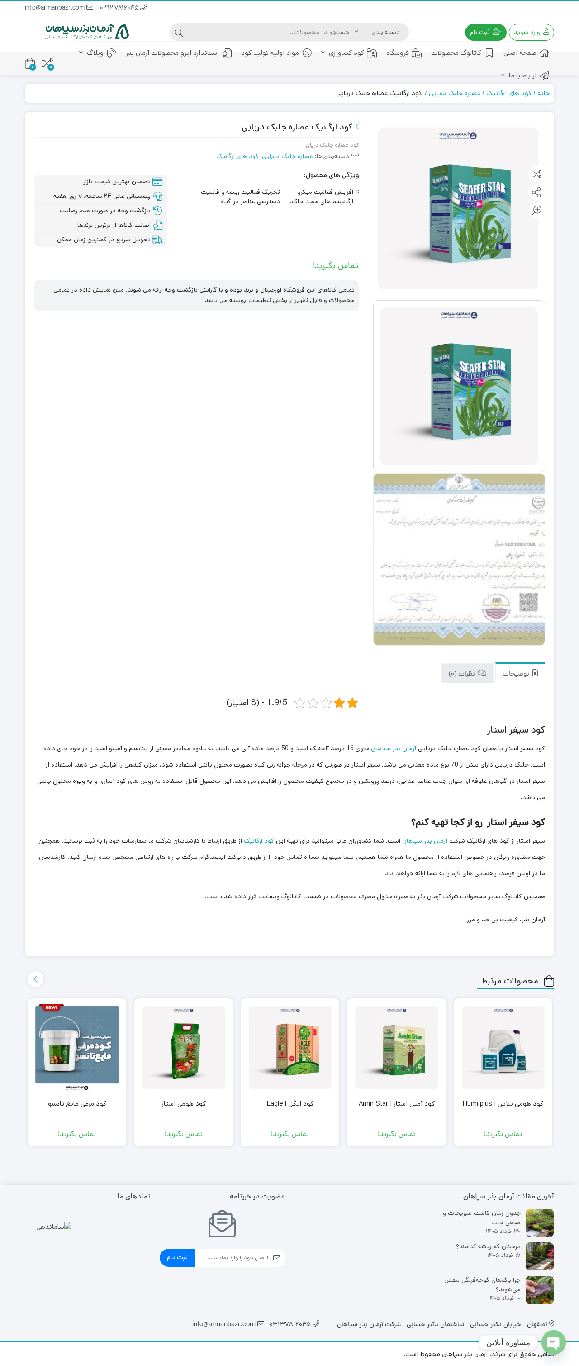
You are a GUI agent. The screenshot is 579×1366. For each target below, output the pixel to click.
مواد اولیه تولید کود (270, 53)
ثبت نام (177, 1257)
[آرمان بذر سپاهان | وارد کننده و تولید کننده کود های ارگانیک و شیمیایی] (88, 32)
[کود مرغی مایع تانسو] (77, 1048)
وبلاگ (94, 53)
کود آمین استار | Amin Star (397, 1103)
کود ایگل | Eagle (290, 1103)
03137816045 (120, 8)
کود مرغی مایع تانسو (77, 1103)
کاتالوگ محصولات (456, 53)
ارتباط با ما (521, 75)
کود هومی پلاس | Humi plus (503, 1103)
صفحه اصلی (519, 53)
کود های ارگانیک (509, 93)
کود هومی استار (183, 1103)
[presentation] (35, 979)
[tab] (520, 673)
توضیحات (517, 674)
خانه (543, 93)
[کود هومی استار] (183, 1048)
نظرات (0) (463, 674)
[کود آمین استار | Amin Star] (396, 1048)
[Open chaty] (553, 1342)
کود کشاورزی (345, 53)
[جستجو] (179, 32)
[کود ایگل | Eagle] (290, 1048)
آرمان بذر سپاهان (393, 748)
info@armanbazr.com (55, 8)
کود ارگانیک (259, 840)
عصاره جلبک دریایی (454, 93)
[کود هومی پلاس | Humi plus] (503, 1048)
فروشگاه (397, 53)
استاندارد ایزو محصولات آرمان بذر (172, 53)
